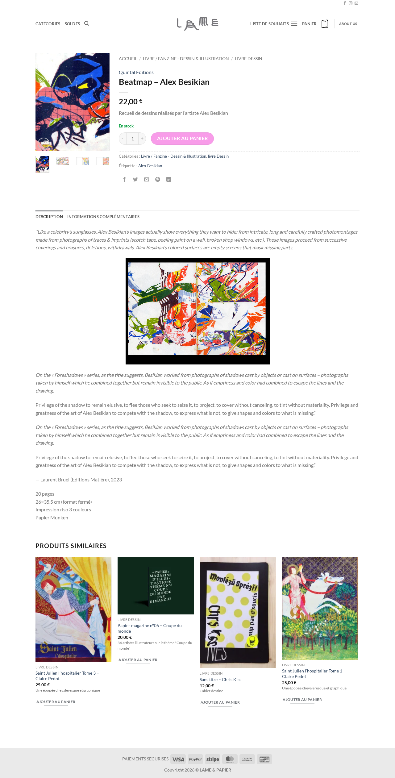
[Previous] (44, 102)
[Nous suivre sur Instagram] (350, 3)
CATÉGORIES (47, 23)
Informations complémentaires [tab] (103, 216)
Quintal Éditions (136, 72)
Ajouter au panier (182, 138)
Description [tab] (49, 216)
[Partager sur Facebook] (124, 180)
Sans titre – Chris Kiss (220, 679)
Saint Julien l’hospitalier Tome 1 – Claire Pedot (314, 673)
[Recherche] (86, 23)
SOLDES (72, 23)
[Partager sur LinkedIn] (169, 180)
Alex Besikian (150, 165)
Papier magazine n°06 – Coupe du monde (150, 628)
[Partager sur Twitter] (136, 180)
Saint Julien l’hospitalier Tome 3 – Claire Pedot (67, 675)
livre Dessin (248, 58)
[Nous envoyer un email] (356, 3)
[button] (316, 24)
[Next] (100, 102)
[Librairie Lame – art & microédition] (197, 23)
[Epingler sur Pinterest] (158, 180)
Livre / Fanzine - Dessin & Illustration (186, 58)
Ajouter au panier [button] (56, 702)
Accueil (128, 58)
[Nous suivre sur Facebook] (345, 3)
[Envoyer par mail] (147, 180)
